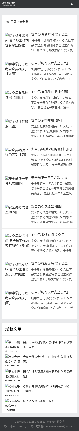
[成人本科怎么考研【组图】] (13, 405)
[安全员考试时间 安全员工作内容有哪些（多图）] (17, 243)
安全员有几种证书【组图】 (50, 92)
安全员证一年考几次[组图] (49, 177)
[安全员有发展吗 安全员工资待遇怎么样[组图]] (17, 271)
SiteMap (70, 426)
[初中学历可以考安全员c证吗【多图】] (17, 71)
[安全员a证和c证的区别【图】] (17, 157)
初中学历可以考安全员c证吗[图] (54, 292)
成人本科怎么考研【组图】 (40, 401)
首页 (13, 21)
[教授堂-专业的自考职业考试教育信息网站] (15, 4)
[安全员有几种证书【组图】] (17, 100)
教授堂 (60, 421)
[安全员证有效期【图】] (17, 128)
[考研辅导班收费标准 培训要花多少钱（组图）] (13, 390)
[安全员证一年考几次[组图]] (17, 185)
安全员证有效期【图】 (47, 120)
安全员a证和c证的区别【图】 (52, 149)
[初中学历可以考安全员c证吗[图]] (17, 300)
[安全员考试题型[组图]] (17, 214)
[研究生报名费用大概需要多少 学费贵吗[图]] (13, 375)
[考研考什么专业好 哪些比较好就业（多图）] (13, 360)
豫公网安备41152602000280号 (48, 426)
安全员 (23, 21)
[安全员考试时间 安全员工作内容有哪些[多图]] (17, 42)
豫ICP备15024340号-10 (17, 426)
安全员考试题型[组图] (46, 206)
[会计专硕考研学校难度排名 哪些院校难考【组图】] (13, 346)
